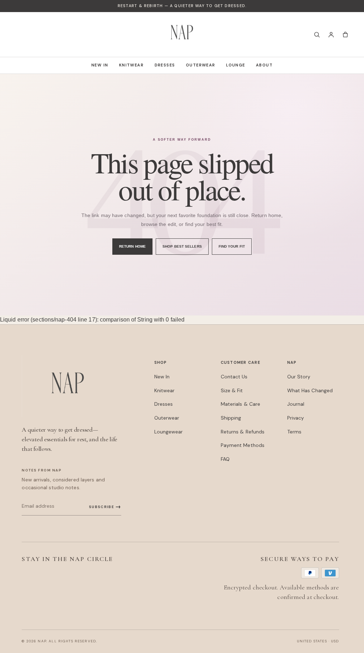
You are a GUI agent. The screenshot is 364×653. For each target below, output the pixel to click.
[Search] (316, 34)
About (264, 65)
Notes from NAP (41, 470)
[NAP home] (182, 34)
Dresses (165, 65)
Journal (296, 404)
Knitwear (131, 65)
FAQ (225, 459)
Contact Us (234, 376)
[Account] (331, 34)
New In (99, 65)
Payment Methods (242, 445)
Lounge (235, 65)
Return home (132, 246)
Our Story (299, 376)
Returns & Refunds (243, 431)
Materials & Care (241, 404)
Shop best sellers (182, 246)
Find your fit (232, 246)
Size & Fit (232, 390)
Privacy (295, 418)
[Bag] (345, 34)
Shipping (231, 418)
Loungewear (168, 431)
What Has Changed (310, 390)
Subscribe (105, 506)
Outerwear (200, 65)
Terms (294, 431)
